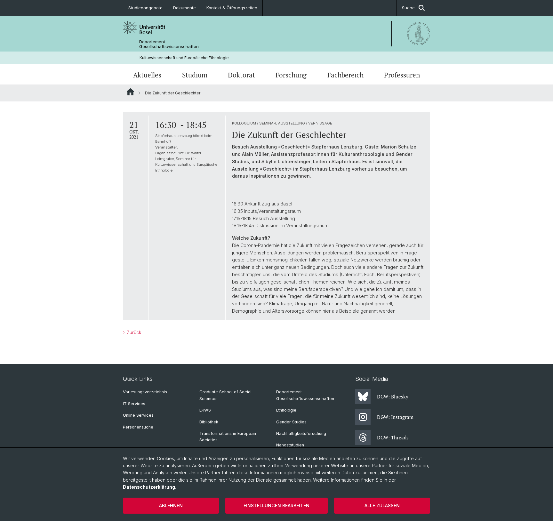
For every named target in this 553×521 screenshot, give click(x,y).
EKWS (205, 410)
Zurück (133, 332)
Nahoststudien (290, 445)
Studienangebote (145, 7)
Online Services (138, 415)
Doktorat (241, 74)
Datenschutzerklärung (149, 487)
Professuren (402, 74)
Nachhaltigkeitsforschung (301, 433)
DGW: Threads (393, 437)
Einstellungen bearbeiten (276, 505)
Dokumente (184, 7)
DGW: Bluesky (392, 396)
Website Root (130, 91)
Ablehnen (171, 505)
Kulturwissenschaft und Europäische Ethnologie (184, 57)
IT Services (134, 403)
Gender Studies (291, 422)
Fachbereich (345, 74)
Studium (194, 74)
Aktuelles (147, 74)
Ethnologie (286, 410)
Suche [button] (408, 7)
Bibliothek (208, 422)
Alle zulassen (382, 505)
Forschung (291, 74)
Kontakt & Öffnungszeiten (231, 7)
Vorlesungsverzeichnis (145, 391)
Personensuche (138, 427)
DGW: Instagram (395, 417)
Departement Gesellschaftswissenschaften (169, 44)
